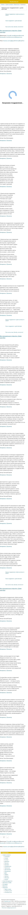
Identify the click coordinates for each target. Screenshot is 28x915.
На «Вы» (6, 37)
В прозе (8, 35)
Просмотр (9, 73)
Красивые (2, 37)
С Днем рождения (7, 854)
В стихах (12, 35)
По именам (7, 856)
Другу (13, 40)
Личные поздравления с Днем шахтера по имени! (14, 15)
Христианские (7, 869)
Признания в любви (7, 882)
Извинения (5, 885)
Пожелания (5, 887)
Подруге (6, 874)
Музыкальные (7, 871)
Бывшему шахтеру (7, 40)
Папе (23, 40)
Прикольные (7, 867)
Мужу (20, 40)
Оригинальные (12, 37)
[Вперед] (7, 837)
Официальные (19, 37)
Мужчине (6, 876)
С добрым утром (8, 890)
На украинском (7, 866)
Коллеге (6, 879)
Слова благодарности (7, 881)
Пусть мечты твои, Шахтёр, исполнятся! (14, 26)
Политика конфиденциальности (9, 907)
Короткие (21, 35)
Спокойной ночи (8, 892)
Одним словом (7, 889)
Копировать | (3, 73)
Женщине (6, 877)
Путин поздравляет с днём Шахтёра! (13, 20)
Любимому (16, 40)
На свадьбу (5, 884)
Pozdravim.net (7, 901)
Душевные (17, 35)
